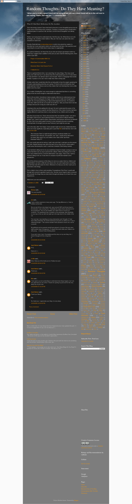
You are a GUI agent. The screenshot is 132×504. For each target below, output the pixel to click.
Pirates (90, 260)
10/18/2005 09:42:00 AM (38, 253)
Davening (96, 174)
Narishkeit (86, 248)
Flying (82, 193)
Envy (82, 185)
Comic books (99, 162)
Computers (84, 165)
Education (98, 179)
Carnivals (96, 153)
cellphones (83, 156)
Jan (84, 113)
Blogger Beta (84, 148)
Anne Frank (97, 134)
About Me (84, 486)
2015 (84, 61)
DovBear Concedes (32, 332)
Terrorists (103, 303)
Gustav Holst (100, 204)
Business (85, 151)
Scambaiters (86, 280)
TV (90, 310)
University (83, 313)
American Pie (86, 133)
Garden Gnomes (89, 198)
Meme (103, 240)
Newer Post (31, 314)
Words (103, 324)
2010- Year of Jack (91, 128)
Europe (92, 185)
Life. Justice (94, 233)
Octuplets (83, 253)
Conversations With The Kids (89, 491)
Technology (84, 301)
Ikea (85, 217)
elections (88, 182)
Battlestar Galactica (99, 142)
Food (88, 193)
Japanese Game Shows (87, 221)
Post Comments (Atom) (41, 317)
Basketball (101, 140)
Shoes (93, 288)
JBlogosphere (101, 221)
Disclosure (84, 493)
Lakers (88, 229)
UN (93, 311)
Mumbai (86, 247)
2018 (84, 54)
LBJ (88, 231)
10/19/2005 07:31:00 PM (38, 286)
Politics (83, 266)
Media (84, 240)
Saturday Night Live (92, 279)
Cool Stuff (103, 165)
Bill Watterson (94, 144)
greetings (83, 204)
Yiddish (95, 329)
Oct (84, 92)
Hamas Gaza (100, 206)
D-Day (101, 170)
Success (101, 296)
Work (85, 326)
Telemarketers (95, 301)
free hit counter (85, 463)
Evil (97, 185)
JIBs (96, 222)
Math (104, 238)
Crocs (88, 169)
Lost (89, 236)
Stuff (95, 296)
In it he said (33, 130)
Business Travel (95, 151)
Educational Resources (94, 180)
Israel (88, 219)
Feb (84, 110)
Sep (84, 94)
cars (102, 153)
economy (101, 177)
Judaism (84, 226)
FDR (96, 189)
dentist (101, 174)
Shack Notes (85, 286)
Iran (98, 217)
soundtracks (91, 291)
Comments (83, 164)
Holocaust (86, 213)
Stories (89, 296)
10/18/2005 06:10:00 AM (38, 194)
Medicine (96, 240)
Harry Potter (93, 208)
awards (103, 138)
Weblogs (93, 322)
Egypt (82, 182)
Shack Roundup (97, 286)
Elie (60, 128)
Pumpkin (98, 267)
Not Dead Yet (31, 323)
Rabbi (82, 271)
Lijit (99, 233)
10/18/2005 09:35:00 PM (38, 273)
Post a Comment (34, 307)
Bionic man (101, 144)
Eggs (102, 180)
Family (100, 187)
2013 (84, 66)
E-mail (87, 177)
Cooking (97, 165)
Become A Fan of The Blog (88, 489)
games (82, 198)
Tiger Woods (102, 306)
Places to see (102, 260)
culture (103, 169)
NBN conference (89, 250)
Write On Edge (92, 327)
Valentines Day (85, 317)
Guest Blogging (91, 204)
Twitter (100, 310)
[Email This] (46, 183)
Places (95, 260)
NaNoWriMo (102, 247)
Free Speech (88, 194)
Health (92, 210)
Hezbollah (83, 212)
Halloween (84, 206)
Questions (95, 269)
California (103, 151)
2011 (84, 71)
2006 (84, 82)
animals (89, 135)
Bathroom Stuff (86, 142)
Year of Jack (89, 329)
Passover (92, 255)
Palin (97, 253)
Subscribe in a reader (87, 341)
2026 (84, 35)
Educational (83, 180)
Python (88, 269)
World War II (84, 327)
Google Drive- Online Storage (98, 201)
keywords (84, 228)
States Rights (100, 294)
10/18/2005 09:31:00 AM (38, 240)
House (87, 215)
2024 (84, 40)
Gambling (101, 196)
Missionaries (100, 243)
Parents (86, 255)
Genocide (86, 199)
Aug (84, 96)
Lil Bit (33, 258)
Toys (89, 308)
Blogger (101, 145)
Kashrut (101, 226)
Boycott (88, 149)
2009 (84, 75)
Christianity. (100, 158)
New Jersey (98, 250)
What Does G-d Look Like (38, 62)
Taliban (90, 299)
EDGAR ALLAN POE (86, 179)
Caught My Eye (97, 155)
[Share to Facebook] (51, 183)
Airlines (83, 131)
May (84, 103)
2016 (84, 59)
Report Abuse (86, 334)
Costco (84, 167)
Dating (90, 174)
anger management (95, 133)
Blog (96, 145)
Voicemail (94, 319)
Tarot (96, 299)
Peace (98, 255)
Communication (99, 164)
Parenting (102, 253)
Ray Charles (89, 274)
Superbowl (84, 298)
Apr (84, 106)
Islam (82, 219)
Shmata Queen (85, 288)
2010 (84, 73)
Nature (97, 248)
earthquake (94, 177)
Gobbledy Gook (86, 201)
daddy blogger (85, 172)
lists (94, 235)
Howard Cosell (95, 215)
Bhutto (82, 144)
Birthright (83, 145)
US (89, 313)
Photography (102, 259)
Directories (83, 175)
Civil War (89, 160)
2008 (84, 78)
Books (82, 150)
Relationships (85, 275)
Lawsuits (83, 231)
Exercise (83, 187)
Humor (103, 215)
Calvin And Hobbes (87, 153)
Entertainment (98, 184)
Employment (102, 182)
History (90, 212)
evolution (102, 185)
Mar (84, 108)
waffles (101, 319)
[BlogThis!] (47, 183)
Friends (96, 194)
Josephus (100, 224)
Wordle (97, 324)
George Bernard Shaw (95, 199)
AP (102, 134)
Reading (96, 274)
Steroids (83, 296)
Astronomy (95, 136)
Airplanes (91, 131)
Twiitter (94, 310)
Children (87, 158)
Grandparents (100, 203)
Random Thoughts (96, 271)
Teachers (101, 299)
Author (91, 138)
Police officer (89, 264)
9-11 (102, 128)
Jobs (100, 222)
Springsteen (83, 294)
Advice (89, 129)
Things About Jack (89, 306)
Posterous (97, 266)
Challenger (90, 156)
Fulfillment (89, 196)
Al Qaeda (97, 131)
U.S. (82, 311)
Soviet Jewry (100, 291)
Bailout (84, 140)
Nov (84, 89)
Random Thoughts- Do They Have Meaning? (65, 8)
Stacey (33, 190)
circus (82, 160)
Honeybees (99, 213)
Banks (89, 140)
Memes (84, 241)
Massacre (98, 238)
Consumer (91, 165)
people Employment (99, 257)
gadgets (95, 196)
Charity (103, 156)
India (89, 217)
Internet (94, 217)
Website (98, 322)
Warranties (94, 320)
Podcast (90, 262)
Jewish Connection (88, 222)
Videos (93, 317)
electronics (94, 182)
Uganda (87, 311)
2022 (84, 45)
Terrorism (94, 303)
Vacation (101, 315)
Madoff (101, 236)
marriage (90, 238)
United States (100, 311)
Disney (89, 175)
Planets (84, 262)
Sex (101, 284)
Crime (84, 169)
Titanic (84, 308)
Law (102, 229)
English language (87, 184)
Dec (84, 87)
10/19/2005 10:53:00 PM (38, 303)
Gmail (104, 199)
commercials (91, 164)
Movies (103, 245)
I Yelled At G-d (35, 70)
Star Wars (91, 294)
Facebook (91, 187)
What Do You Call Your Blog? (35, 345)
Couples (90, 167)
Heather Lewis (100, 210)
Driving (82, 177)
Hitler (97, 212)
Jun (84, 101)
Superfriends (92, 298)
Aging (94, 129)
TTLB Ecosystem (101, 308)
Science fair (86, 284)
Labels (82, 229)
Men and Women (93, 241)
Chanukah (97, 156)
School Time (100, 280)
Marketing (83, 238)
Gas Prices (97, 198)
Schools (95, 282)
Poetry (96, 262)
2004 (84, 116)
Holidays (102, 212)
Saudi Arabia (102, 279)
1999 (84, 120)
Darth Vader (84, 174)
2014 (84, 64)
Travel (93, 308)
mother (97, 245)
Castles (83, 154)
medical (90, 240)
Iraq (102, 217)
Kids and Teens (94, 228)
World (90, 326)
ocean (102, 252)
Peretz (82, 259)
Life (97, 231)
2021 (84, 47)
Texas (84, 304)
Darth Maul (100, 172)
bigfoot (87, 144)
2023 (84, 43)
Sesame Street (95, 284)
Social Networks (91, 289)
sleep (98, 288)
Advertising (83, 129)
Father (82, 189)
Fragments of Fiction (98, 193)
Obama (96, 252)
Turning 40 (85, 310)
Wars (100, 320)
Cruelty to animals (96, 169)
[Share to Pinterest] (53, 183)
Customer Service (93, 170)
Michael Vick (91, 243)
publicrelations (91, 267)
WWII (82, 329)
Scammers (93, 280)
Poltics (91, 266)
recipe (102, 274)
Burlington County (101, 149)
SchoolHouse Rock (85, 282)
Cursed (84, 170)
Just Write (94, 226)
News (91, 252)
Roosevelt (97, 277)
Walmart (83, 320)
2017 (84, 57)
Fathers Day (90, 189)
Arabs (82, 136)
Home (52, 314)
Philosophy (94, 259)
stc (32, 200)
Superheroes (100, 298)
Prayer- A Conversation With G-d (40, 58)
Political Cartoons (99, 264)
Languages (95, 229)
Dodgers (101, 175)
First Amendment (99, 191)
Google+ (85, 203)
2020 (84, 50)
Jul (84, 99)
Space (82, 293)
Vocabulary (84, 319)
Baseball (94, 140)
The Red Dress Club (100, 305)
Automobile (97, 138)
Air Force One (100, 129)
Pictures (85, 260)
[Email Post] (42, 182)
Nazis (102, 248)
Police (82, 264)
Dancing (94, 172)
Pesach (88, 259)
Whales (84, 324)
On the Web (91, 253)
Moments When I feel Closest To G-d (41, 66)
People (88, 257)
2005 (84, 85)
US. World (95, 313)
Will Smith (91, 324)
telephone (103, 301)
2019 (84, 52)
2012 (84, 68)
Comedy (91, 162)
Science (102, 282)
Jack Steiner (35, 245)
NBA (82, 250)
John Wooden (91, 224)
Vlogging (101, 317)
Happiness (84, 208)
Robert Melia (90, 277)
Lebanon (92, 231)
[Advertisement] (93, 379)
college (101, 160)
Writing (100, 327)
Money (83, 245)
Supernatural (84, 299)
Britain (93, 150)
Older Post (73, 314)
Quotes (101, 269)
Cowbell (95, 167)
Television (86, 303)
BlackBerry (90, 145)
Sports (100, 293)
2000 (84, 118)
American (103, 131)
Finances (91, 191)
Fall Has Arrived (31, 339)
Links (89, 235)
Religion (95, 275)
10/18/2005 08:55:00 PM (38, 263)
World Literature (99, 325)
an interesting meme (46, 44)
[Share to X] (49, 183)
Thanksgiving (90, 304)
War (88, 320)
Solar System (100, 289)
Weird (104, 322)
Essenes (87, 185)
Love (94, 236)
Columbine (83, 162)
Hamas (91, 206)
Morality (91, 245)
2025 (84, 38)
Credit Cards (102, 167)
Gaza (103, 198)
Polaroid (101, 262)
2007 (84, 80)
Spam (88, 293)
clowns (95, 160)
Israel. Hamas (100, 219)
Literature (99, 235)
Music (92, 247)
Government (91, 203)
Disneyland (95, 175)
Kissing (101, 228)
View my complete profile (88, 28)
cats (88, 154)
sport (94, 293)
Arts (89, 136)
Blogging (95, 148)
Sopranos (83, 291)
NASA (93, 248)
